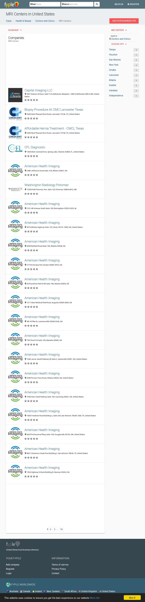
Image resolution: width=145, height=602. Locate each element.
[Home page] (12, 4)
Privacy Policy (59, 569)
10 (61, 529)
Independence (116, 95)
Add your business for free (124, 21)
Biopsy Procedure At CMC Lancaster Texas (53, 109)
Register (134, 4)
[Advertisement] (59, 64)
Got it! (132, 597)
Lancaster (114, 75)
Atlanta (112, 80)
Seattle (112, 85)
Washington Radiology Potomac (46, 185)
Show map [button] (13, 30)
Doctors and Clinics (121, 39)
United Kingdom (89, 591)
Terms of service (60, 564)
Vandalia (113, 90)
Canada (26, 591)
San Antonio (115, 59)
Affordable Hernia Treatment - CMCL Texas (54, 128)
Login (8, 573)
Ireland (38, 591)
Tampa (112, 49)
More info (95, 597)
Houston (113, 54)
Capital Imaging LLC (38, 90)
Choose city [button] (117, 44)
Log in (120, 4)
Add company (12, 564)
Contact (55, 573)
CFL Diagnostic (34, 147)
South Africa (70, 591)
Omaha (112, 70)
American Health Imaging (42, 166)
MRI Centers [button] (117, 30)
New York (113, 64)
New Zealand (53, 591)
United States (108, 591)
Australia (13, 591)
